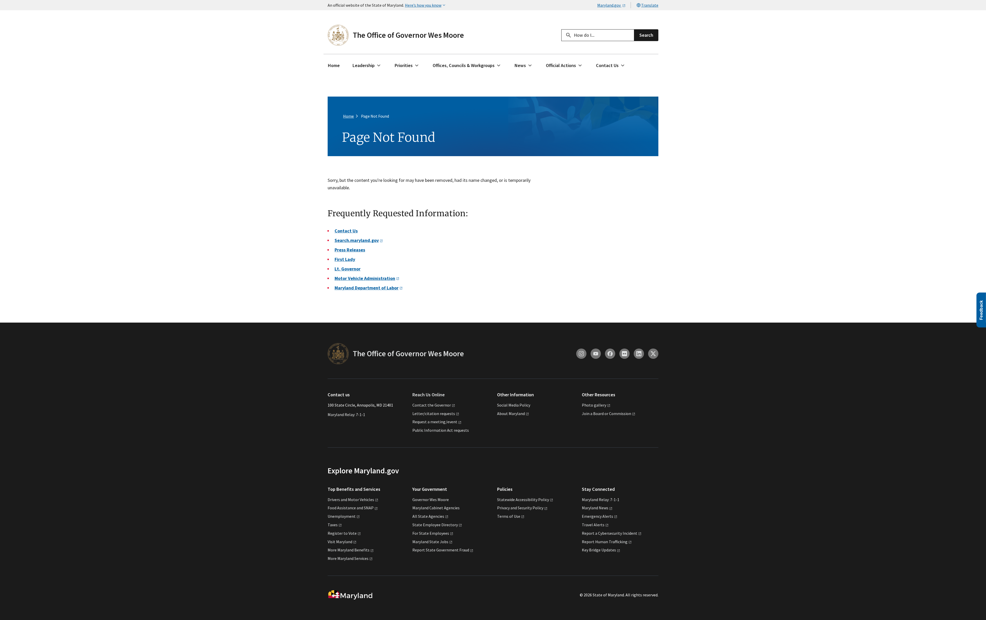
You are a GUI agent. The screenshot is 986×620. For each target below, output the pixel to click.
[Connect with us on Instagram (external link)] (581, 354)
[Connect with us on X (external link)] (653, 354)
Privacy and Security (520, 507)
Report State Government (440, 549)
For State (430, 533)
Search (646, 35)
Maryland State (430, 541)
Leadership (364, 65)
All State (428, 516)
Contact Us (607, 65)
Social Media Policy (513, 405)
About (511, 413)
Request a (434, 421)
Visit (340, 541)
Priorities (404, 65)
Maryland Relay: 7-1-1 (346, 414)
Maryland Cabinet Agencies (436, 507)
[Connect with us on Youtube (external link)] (596, 354)
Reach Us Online (428, 395)
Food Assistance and (351, 507)
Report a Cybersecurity (609, 533)
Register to (342, 533)
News (520, 65)
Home (334, 65)
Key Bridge (599, 549)
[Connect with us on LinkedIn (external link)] (639, 354)
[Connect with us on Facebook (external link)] (610, 354)
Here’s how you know (423, 5)
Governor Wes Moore (430, 499)
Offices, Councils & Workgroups (464, 65)
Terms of (508, 516)
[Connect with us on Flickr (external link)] (624, 354)
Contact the (431, 405)
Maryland (595, 507)
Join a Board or (606, 413)
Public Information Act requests (440, 430)
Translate (649, 5)
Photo (594, 405)
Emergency (597, 516)
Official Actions (561, 65)
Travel (593, 524)
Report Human (605, 541)
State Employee (435, 524)
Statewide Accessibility (523, 499)
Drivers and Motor (351, 499)
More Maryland (348, 549)
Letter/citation (433, 413)
